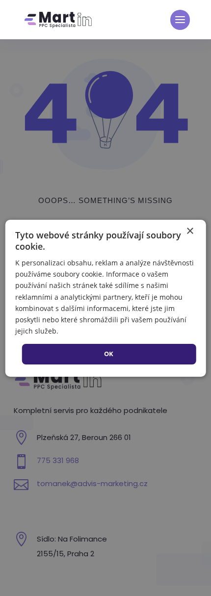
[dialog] (105, 297)
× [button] (189, 230)
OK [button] (109, 353)
